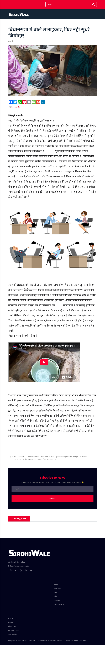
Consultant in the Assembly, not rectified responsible (34, 459)
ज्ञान (55, 592)
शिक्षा (56, 584)
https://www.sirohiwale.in (18, 565)
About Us (12, 626)
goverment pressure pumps (67, 456)
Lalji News (83, 456)
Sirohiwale (15, 106)
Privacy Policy (13, 630)
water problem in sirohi (31, 456)
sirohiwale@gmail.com (17, 562)
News (10, 622)
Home (10, 618)
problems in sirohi (48, 456)
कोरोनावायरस (59, 604)
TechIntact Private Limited (77, 640)
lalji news (17, 456)
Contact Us (12, 634)
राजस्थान (57, 600)
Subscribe (52, 498)
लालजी (10, 41)
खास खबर (57, 588)
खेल (55, 596)
